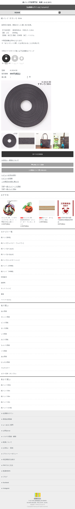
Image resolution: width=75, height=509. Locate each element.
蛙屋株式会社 (37, 498)
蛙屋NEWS (5, 471)
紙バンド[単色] (6, 237)
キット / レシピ (6, 288)
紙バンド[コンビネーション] (10, 260)
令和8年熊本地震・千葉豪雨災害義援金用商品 (65, 220)
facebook (5, 482)
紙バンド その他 (6, 408)
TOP (3, 186)
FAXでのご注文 (7, 465)
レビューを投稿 (7, 178)
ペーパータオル (6, 300)
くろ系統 (17, 186)
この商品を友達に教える (10, 181)
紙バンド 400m (6, 385)
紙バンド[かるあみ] (7, 254)
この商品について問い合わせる (37, 170)
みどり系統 (4, 339)
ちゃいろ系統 (5, 345)
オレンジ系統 (5, 317)
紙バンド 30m (5, 396)
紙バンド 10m (5, 402)
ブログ (4, 477)
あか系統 (4, 311)
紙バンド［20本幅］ (7, 266)
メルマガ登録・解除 (8, 436)
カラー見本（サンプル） (9, 373)
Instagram (5, 488)
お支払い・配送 (7, 448)
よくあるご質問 (7, 425)
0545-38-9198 (32, 502)
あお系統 (4, 356)
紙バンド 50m (11, 189)
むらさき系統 (5, 362)
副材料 (3, 283)
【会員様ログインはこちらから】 (37, 7)
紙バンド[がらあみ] (7, 249)
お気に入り (36, 165)
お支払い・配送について (10, 160)
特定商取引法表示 (8, 459)
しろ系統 (4, 334)
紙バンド (9, 186)
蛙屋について (6, 442)
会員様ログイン (7, 413)
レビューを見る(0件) (9, 175)
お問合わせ (5, 430)
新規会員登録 (6, 419)
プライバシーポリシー (9, 454)
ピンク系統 (4, 322)
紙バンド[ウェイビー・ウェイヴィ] (12, 243)
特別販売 (4, 277)
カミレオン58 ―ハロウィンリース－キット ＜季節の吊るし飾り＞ (9, 220)
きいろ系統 (4, 328)
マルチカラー (5, 368)
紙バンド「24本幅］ (7, 271)
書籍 (2, 294)
